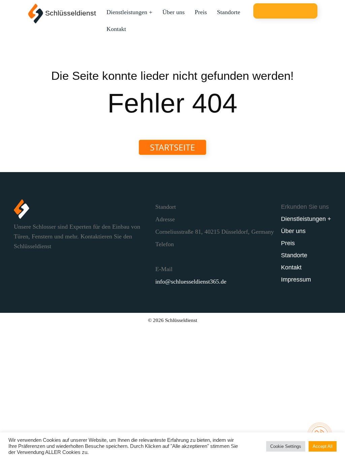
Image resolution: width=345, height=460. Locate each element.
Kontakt (116, 29)
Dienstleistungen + (129, 12)
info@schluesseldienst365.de (190, 281)
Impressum (296, 279)
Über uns (173, 12)
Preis (201, 12)
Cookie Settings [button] (285, 446)
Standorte (228, 12)
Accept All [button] (323, 446)
